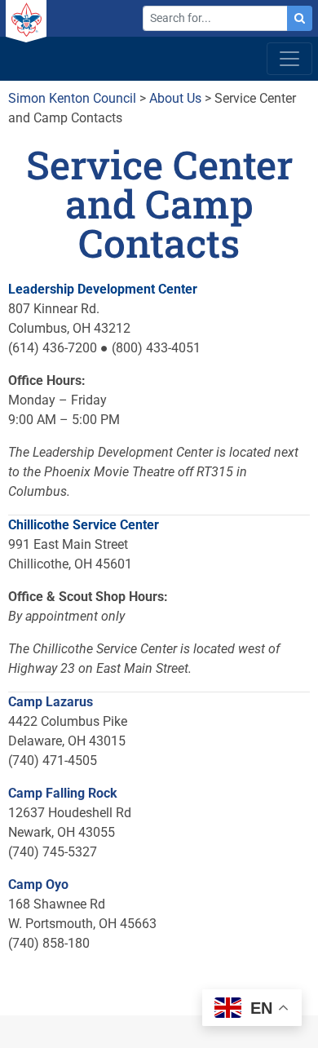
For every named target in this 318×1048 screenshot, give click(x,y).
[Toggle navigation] (289, 58)
